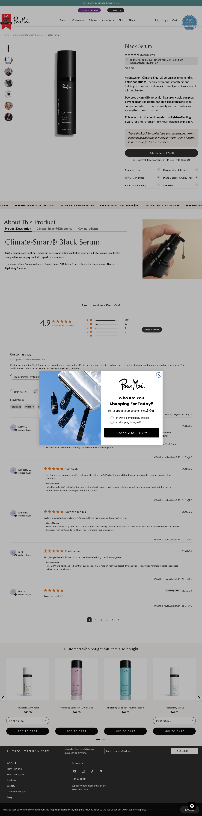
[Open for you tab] (192, 806)
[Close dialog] (158, 374)
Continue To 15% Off (132, 433)
